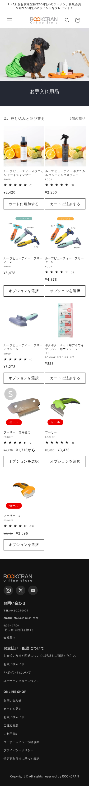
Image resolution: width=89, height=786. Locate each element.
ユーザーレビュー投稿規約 (21, 742)
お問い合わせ (13, 700)
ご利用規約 (11, 733)
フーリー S (12, 515)
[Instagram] (8, 590)
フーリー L (53, 432)
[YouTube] (33, 590)
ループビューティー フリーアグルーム (23, 347)
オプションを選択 (24, 291)
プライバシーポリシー (18, 750)
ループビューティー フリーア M (23, 260)
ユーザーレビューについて (21, 680)
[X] (20, 590)
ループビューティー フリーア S (64, 260)
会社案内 (9, 637)
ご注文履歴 (11, 725)
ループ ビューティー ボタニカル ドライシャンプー (24, 173)
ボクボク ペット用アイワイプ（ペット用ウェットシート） (64, 348)
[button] (9, 20)
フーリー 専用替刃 (17, 432)
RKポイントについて (17, 672)
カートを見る (13, 708)
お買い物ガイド (14, 664)
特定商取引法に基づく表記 (21, 758)
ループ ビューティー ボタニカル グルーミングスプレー (65, 173)
